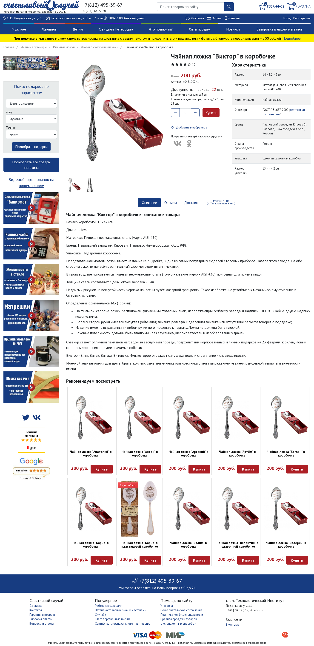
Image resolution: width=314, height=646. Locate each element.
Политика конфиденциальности (181, 615)
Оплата (217, 18)
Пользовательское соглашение (181, 610)
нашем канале (31, 185)
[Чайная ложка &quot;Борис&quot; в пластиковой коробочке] (140, 509)
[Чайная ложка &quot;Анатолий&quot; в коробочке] (91, 418)
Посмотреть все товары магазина (31, 165)
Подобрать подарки (31, 146)
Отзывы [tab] (170, 202)
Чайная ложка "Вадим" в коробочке (188, 545)
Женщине (49, 29)
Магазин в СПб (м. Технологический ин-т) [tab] (221, 202)
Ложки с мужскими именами (99, 47)
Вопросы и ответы (41, 624)
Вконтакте (233, 625)
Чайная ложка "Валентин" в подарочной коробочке (237, 545)
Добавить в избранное (190, 127)
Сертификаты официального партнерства (122, 624)
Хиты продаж (199, 29)
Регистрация (302, 18)
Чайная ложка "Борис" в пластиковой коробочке (139, 545)
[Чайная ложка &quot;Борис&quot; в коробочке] (91, 509)
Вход (287, 18)
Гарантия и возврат (42, 615)
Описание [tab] (149, 202)
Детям (77, 29)
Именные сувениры (34, 47)
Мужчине (18, 29)
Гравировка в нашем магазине (279, 29)
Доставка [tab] (192, 202)
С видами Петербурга (116, 29)
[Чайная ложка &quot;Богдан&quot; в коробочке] (286, 418)
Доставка (197, 18)
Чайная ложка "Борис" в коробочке (90, 545)
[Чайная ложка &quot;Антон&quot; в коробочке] (140, 418)
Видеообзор (128, 485)
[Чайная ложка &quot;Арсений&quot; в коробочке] (188, 418)
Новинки (233, 29)
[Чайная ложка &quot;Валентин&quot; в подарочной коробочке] (237, 509)
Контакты (234, 18)
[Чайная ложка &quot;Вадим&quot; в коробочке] (188, 509)
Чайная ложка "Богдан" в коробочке (286, 453)
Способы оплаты (40, 619)
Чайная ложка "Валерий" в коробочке (286, 545)
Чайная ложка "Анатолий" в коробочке (90, 453)
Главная (8, 47)
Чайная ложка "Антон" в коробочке (140, 453)
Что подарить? (161, 29)
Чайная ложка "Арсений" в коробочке (188, 453)
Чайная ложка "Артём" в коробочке (237, 453)
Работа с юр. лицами (108, 606)
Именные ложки (64, 47)
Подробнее (291, 38)
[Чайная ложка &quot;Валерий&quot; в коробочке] (286, 509)
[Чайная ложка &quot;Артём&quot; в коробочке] (237, 418)
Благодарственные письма (113, 619)
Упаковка (166, 606)
